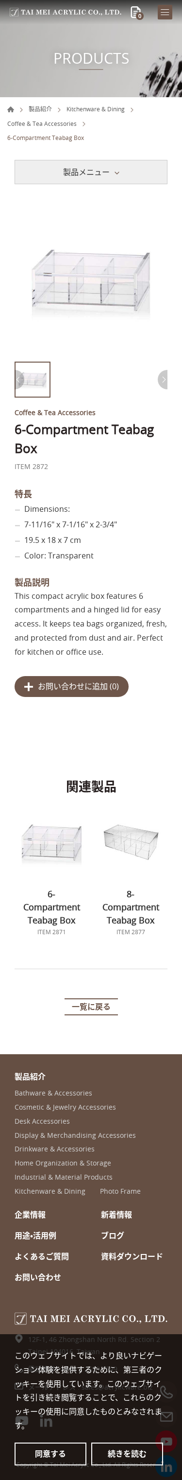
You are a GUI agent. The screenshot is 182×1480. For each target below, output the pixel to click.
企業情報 (30, 1214)
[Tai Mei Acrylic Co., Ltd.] (65, 12)
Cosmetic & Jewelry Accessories (65, 1107)
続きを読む (126, 1453)
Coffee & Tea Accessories (42, 123)
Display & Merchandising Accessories (75, 1136)
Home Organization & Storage (63, 1163)
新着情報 (116, 1214)
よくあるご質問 (42, 1256)
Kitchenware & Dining (95, 109)
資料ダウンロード (132, 1256)
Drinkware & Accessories (55, 1149)
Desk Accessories (42, 1121)
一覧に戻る (91, 1006)
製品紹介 (40, 109)
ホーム (10, 109)
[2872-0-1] (91, 280)
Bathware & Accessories (53, 1093)
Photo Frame (120, 1191)
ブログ (112, 1235)
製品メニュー (86, 172)
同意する (50, 1453)
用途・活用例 (35, 1235)
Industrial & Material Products (64, 1177)
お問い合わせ (38, 1277)
